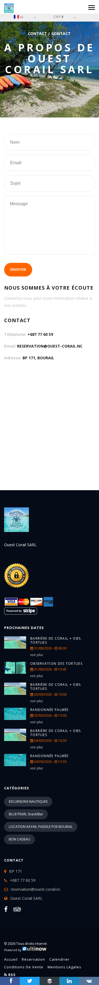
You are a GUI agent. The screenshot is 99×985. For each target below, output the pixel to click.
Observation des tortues (56, 663)
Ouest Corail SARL (26, 898)
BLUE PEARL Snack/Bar (26, 814)
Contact (37, 33)
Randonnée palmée (49, 710)
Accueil (11, 959)
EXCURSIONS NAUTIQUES (28, 801)
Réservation (33, 959)
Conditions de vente (23, 967)
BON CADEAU (19, 839)
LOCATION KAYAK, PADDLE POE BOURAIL (41, 826)
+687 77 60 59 (40, 334)
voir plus (36, 654)
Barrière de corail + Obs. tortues (56, 640)
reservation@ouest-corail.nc (49, 346)
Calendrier (59, 959)
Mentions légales (64, 967)
